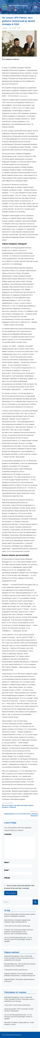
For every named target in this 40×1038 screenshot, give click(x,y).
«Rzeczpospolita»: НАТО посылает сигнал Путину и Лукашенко (18, 1010)
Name (7, 862)
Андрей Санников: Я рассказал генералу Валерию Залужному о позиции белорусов (19, 974)
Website (7, 878)
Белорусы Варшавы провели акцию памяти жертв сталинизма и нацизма (19, 915)
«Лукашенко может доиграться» (16, 970)
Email (6, 870)
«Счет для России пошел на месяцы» (17, 926)
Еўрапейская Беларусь (18, 6)
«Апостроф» (23, 96)
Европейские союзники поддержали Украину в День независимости (17, 921)
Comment (7, 834)
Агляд (5, 28)
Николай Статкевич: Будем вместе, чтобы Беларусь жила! (19, 1023)
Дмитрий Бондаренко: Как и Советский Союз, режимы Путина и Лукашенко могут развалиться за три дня (19, 958)
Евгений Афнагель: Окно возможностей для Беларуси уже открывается (20, 965)
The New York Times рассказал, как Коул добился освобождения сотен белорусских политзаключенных (18, 932)
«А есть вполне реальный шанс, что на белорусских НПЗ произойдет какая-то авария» (18, 939)
